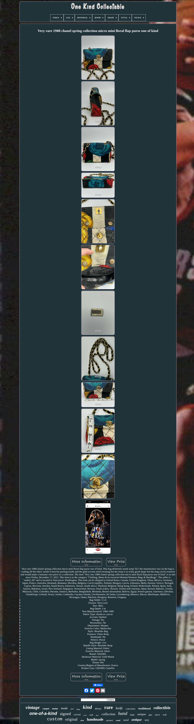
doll (72, 709)
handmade (95, 719)
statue (55, 708)
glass (97, 715)
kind (87, 707)
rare (108, 707)
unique (141, 714)
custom (54, 719)
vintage (33, 707)
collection (108, 714)
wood (118, 720)
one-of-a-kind (43, 713)
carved (77, 714)
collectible (162, 708)
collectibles (130, 709)
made (64, 708)
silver (82, 720)
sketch (157, 715)
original (71, 719)
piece (150, 715)
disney (98, 708)
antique (137, 719)
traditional (144, 708)
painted (109, 720)
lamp (78, 709)
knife (119, 708)
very (147, 719)
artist (85, 715)
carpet (46, 708)
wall (164, 714)
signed (65, 713)
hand (122, 713)
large (132, 714)
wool (126, 719)
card (91, 715)
